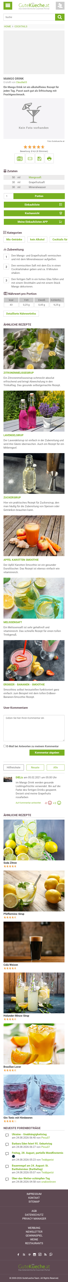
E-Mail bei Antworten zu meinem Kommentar (32, 746)
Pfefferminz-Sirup (13, 913)
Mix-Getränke (14, 239)
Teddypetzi (47, 1159)
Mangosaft (35, 177)
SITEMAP (34, 1201)
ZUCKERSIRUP (12, 497)
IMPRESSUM (34, 1194)
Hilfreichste (13, 767)
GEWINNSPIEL (34, 1235)
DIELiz (19, 777)
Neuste (35, 767)
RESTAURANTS (34, 1243)
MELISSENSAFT (12, 622)
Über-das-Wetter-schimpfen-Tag (31, 1178)
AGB (34, 1211)
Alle (55, 767)
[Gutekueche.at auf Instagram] (34, 1254)
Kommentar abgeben (47, 752)
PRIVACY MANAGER (34, 1218)
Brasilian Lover (12, 1066)
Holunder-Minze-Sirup (16, 1015)
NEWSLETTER (34, 1231)
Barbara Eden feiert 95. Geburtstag (32, 1143)
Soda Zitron (10, 862)
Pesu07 (45, 1137)
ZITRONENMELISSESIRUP (18, 372)
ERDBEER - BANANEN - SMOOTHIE (24, 684)
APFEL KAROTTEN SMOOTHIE (21, 559)
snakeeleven (48, 1181)
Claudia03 (21, 82)
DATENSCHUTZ (34, 1214)
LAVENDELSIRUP (13, 435)
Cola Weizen (10, 964)
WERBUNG (34, 1228)
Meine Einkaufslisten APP (33, 221)
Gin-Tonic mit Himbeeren (17, 1117)
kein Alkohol (37, 239)
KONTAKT (34, 1197)
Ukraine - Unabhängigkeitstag (29, 1134)
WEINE (34, 1239)
